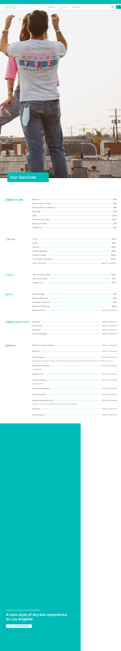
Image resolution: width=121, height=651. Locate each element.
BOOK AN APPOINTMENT (19, 626)
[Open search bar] (112, 7)
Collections (51, 7)
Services (64, 7)
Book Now (76, 7)
